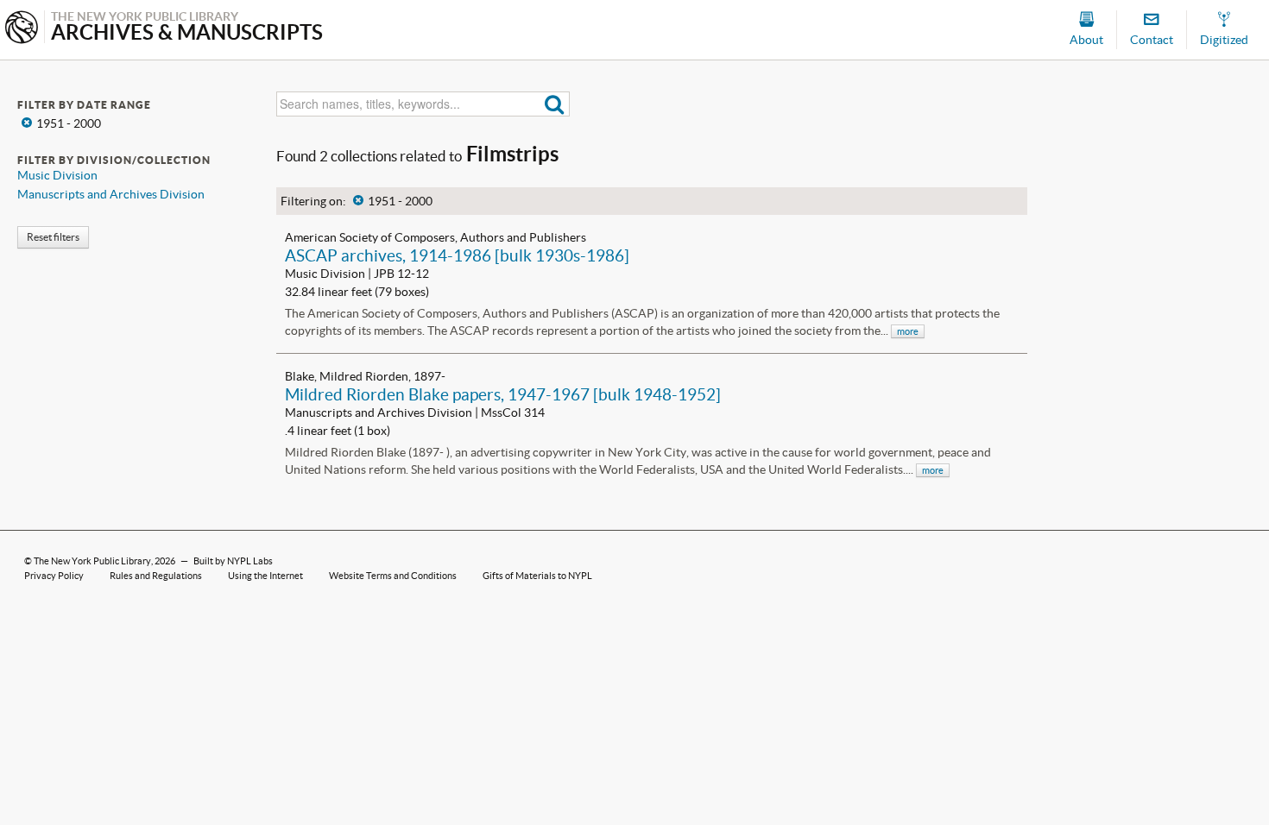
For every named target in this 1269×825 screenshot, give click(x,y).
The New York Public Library (92, 561)
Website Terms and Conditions (393, 575)
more (908, 331)
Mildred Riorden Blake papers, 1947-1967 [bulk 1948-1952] (503, 394)
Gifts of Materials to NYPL (537, 575)
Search (555, 104)
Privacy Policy (54, 575)
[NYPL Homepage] (21, 28)
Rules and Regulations (156, 575)
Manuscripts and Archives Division (111, 194)
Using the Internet (265, 575)
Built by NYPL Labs (233, 561)
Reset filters (53, 236)
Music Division (57, 175)
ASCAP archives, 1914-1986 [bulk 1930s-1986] (457, 255)
